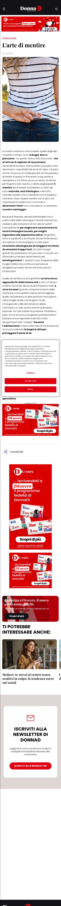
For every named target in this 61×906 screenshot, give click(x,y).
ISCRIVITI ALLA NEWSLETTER (30, 765)
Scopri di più (16, 616)
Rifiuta (30, 389)
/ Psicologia (9, 38)
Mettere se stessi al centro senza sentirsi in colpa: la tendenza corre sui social (28, 678)
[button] (4, 9)
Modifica (30, 373)
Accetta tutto (30, 381)
